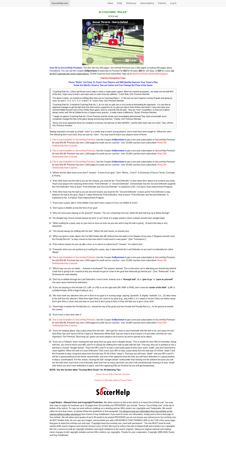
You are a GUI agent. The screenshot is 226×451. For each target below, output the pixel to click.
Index (110, 3)
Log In (173, 3)
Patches (162, 3)
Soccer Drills (108, 374)
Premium (126, 374)
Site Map (108, 380)
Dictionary (131, 3)
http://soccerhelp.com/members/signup (150, 74)
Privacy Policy (126, 380)
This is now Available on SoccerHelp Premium (73, 140)
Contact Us (99, 380)
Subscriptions (147, 3)
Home (98, 374)
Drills (119, 3)
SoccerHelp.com (60, 3)
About (116, 380)
